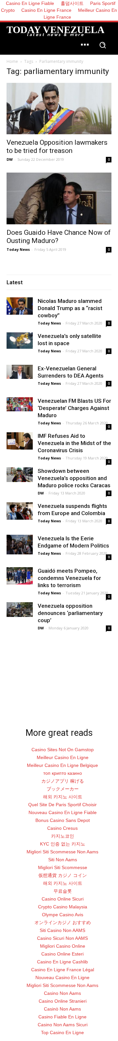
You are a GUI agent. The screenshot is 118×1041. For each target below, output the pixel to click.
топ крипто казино (62, 773)
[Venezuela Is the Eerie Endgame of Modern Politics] (20, 544)
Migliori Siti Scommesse (62, 867)
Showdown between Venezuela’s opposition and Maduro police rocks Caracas (74, 478)
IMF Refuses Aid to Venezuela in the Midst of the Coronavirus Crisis (74, 443)
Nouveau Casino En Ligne (62, 977)
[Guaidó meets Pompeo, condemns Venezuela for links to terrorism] (20, 576)
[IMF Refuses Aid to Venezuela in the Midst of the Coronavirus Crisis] (20, 441)
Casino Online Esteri (62, 954)
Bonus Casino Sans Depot (62, 820)
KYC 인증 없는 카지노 (62, 843)
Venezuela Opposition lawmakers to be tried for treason (57, 147)
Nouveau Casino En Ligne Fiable (63, 812)
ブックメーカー (63, 788)
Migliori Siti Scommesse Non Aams (62, 851)
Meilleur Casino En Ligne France (80, 14)
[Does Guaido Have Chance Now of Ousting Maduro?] (59, 198)
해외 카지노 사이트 (62, 796)
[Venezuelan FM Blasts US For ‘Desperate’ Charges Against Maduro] (20, 404)
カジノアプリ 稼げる (62, 781)
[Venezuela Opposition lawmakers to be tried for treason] (59, 108)
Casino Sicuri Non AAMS (62, 938)
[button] (102, 46)
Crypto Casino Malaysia (62, 906)
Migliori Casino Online (62, 946)
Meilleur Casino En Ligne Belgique (62, 765)
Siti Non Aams (62, 859)
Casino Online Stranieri (63, 1001)
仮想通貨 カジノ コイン (62, 875)
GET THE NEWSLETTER (56, 697)
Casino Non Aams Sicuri (63, 1024)
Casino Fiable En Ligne (62, 1016)
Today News (18, 249)
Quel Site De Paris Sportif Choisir (62, 804)
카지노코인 (62, 836)
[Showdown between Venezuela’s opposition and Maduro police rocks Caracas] (20, 474)
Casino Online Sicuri (63, 899)
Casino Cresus (62, 828)
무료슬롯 (62, 891)
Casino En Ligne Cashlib (62, 961)
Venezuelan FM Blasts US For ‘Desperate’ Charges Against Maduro (74, 408)
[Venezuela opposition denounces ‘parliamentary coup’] (20, 609)
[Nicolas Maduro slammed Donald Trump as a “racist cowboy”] (20, 306)
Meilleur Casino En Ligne (62, 757)
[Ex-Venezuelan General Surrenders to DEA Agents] (20, 372)
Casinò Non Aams (62, 1009)
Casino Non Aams (62, 993)
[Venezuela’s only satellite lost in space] (20, 340)
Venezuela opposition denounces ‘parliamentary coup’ (70, 613)
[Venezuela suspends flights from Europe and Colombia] (20, 511)
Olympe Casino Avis (62, 914)
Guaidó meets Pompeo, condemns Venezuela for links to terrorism (69, 577)
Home (12, 61)
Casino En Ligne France (46, 10)
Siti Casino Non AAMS (62, 930)
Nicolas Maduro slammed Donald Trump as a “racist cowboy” (70, 308)
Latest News (20, 690)
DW (10, 159)
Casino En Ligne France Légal (62, 969)
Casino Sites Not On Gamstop (62, 749)
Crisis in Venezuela (58, 690)
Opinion (91, 690)
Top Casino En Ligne (62, 1032)
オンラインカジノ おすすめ (62, 922)
